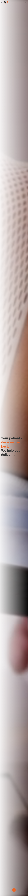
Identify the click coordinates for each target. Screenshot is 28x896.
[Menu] (25, 2)
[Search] (21, 2)
